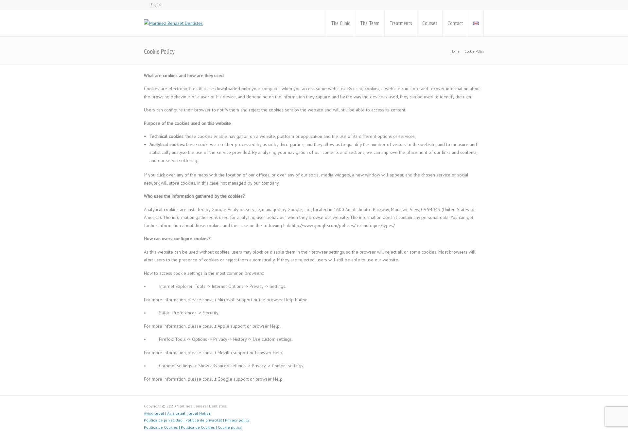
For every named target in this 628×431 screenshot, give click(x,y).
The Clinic (340, 23)
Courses (429, 23)
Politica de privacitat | (205, 420)
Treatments (401, 23)
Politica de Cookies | (162, 427)
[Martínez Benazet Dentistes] (173, 23)
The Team (369, 23)
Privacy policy (237, 420)
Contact (455, 23)
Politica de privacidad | (164, 420)
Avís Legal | (176, 413)
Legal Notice (199, 413)
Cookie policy (230, 427)
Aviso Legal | (155, 413)
